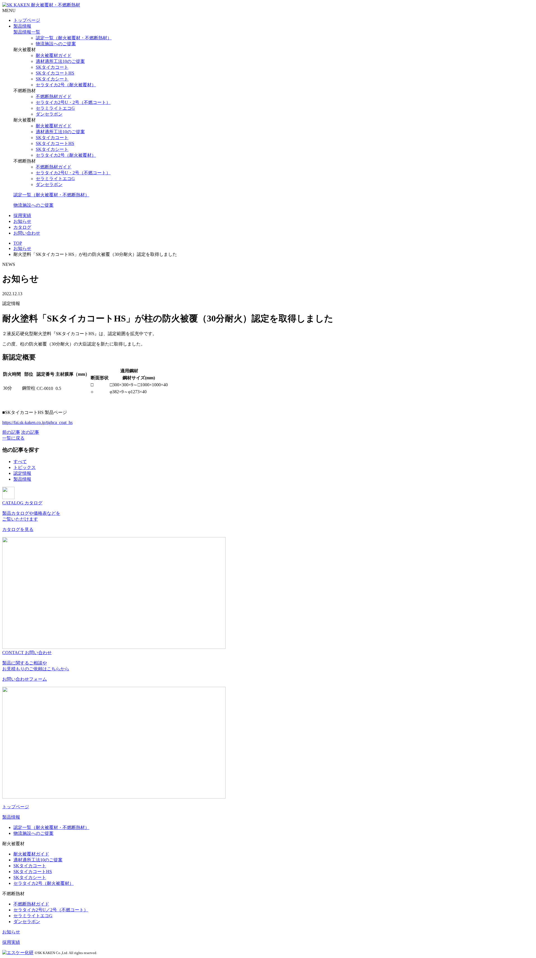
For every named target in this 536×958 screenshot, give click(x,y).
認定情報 (22, 473)
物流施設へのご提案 (56, 43)
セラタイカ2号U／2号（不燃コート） (50, 909)
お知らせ (22, 221)
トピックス (24, 467)
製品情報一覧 (26, 32)
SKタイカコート (52, 67)
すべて (20, 461)
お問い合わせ (26, 233)
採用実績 (22, 215)
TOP (17, 243)
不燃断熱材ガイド (53, 96)
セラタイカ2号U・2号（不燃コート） (73, 102)
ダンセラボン (49, 114)
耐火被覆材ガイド (53, 55)
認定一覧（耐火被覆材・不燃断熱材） (74, 37)
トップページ (26, 20)
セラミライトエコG (55, 108)
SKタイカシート (52, 79)
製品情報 (22, 26)
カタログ (22, 227)
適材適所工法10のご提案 (60, 61)
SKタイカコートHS (55, 73)
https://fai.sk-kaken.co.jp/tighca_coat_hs (37, 422)
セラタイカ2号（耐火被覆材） (66, 84)
